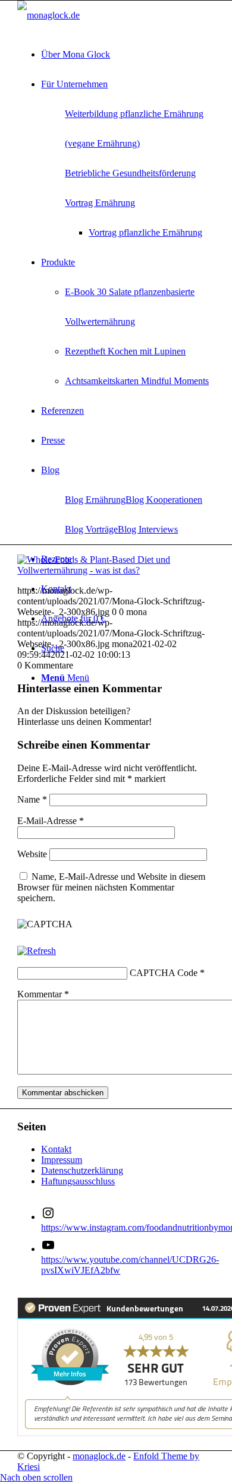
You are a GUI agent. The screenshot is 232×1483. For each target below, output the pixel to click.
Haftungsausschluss (78, 1181)
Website (32, 854)
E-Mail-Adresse (50, 821)
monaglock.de (99, 1456)
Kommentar (43, 994)
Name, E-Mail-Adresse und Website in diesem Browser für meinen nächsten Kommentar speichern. (111, 887)
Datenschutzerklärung (82, 1170)
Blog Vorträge (91, 529)
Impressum (61, 1160)
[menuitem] (128, 54)
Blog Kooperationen (164, 500)
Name (32, 799)
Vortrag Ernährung (100, 203)
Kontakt (56, 1149)
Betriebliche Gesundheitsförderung (130, 173)
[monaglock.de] (48, 15)
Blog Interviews (148, 529)
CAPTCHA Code (163, 973)
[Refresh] (36, 951)
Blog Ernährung (95, 500)
